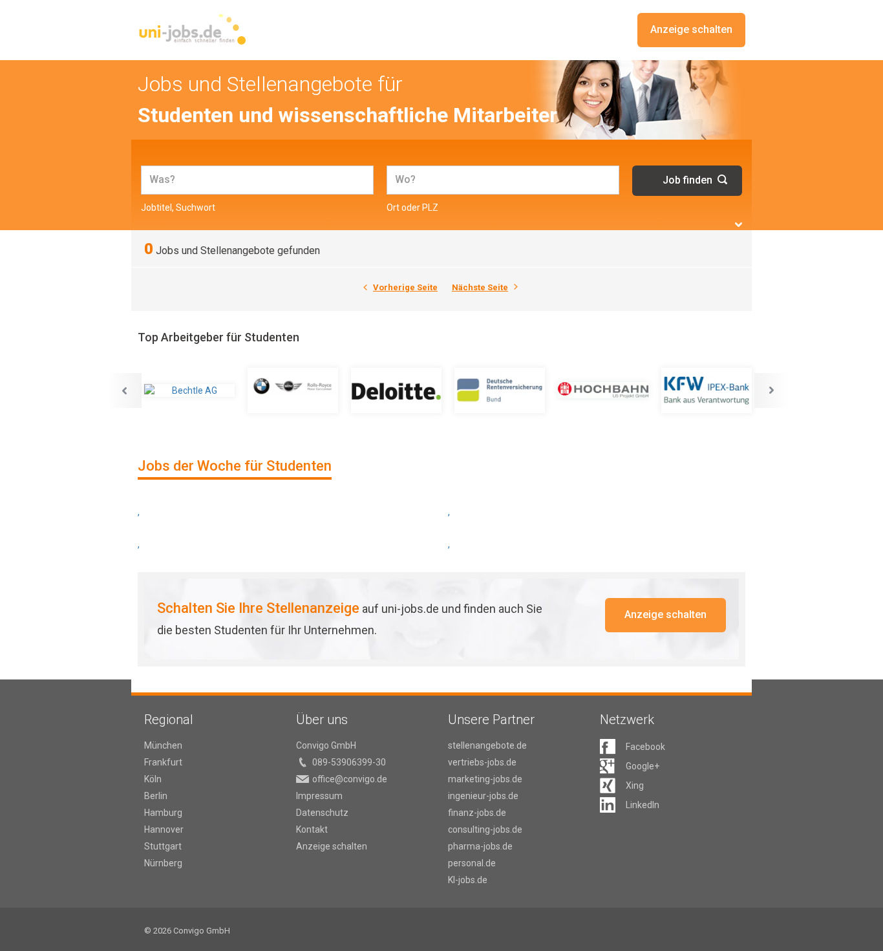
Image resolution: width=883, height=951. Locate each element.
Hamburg (163, 812)
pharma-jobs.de (480, 846)
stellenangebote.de (487, 745)
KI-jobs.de (467, 880)
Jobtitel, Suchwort (178, 207)
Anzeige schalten (691, 29)
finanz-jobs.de (477, 812)
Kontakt (312, 829)
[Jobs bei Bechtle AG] (189, 390)
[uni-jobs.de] (192, 29)
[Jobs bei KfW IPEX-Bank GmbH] (706, 390)
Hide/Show (738, 224)
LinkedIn (642, 805)
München (163, 745)
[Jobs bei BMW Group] (292, 390)
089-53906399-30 (349, 762)
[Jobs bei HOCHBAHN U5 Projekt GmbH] (603, 390)
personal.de (472, 863)
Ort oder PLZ (412, 207)
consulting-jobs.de (485, 829)
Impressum (319, 796)
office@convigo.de (349, 779)
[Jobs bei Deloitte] (396, 390)
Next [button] (771, 390)
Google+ (642, 766)
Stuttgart (163, 846)
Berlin (155, 796)
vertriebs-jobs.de (482, 762)
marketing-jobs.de (485, 779)
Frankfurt (163, 762)
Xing (635, 785)
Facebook (645, 747)
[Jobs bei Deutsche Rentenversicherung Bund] (499, 390)
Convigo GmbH (326, 745)
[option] (189, 390)
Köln (153, 779)
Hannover (164, 829)
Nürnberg (163, 863)
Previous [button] (124, 390)
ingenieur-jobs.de (483, 796)
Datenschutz (322, 812)
